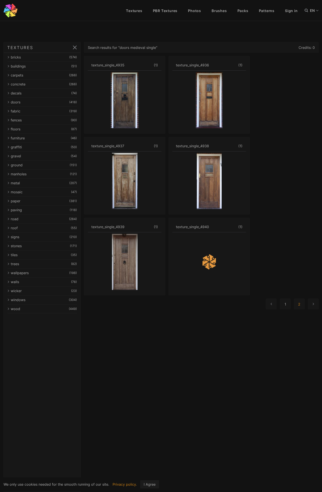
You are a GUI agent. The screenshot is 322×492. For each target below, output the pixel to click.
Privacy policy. (125, 484)
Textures (134, 11)
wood (44, 309)
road (44, 219)
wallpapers (44, 273)
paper (44, 201)
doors (44, 102)
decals (44, 93)
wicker (44, 291)
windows (44, 300)
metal (44, 183)
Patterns (266, 11)
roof (44, 228)
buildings (44, 66)
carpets (44, 75)
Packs (242, 11)
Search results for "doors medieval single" (122, 47)
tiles (44, 255)
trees (44, 264)
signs (44, 237)
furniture (44, 138)
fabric (44, 111)
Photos (194, 11)
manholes (44, 174)
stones (44, 246)
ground (44, 165)
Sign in (291, 11)
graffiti (44, 147)
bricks (44, 57)
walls (44, 282)
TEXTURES (20, 47)
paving (44, 210)
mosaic (44, 192)
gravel (44, 156)
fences (44, 120)
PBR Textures (165, 11)
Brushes (219, 11)
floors (44, 129)
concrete (44, 84)
